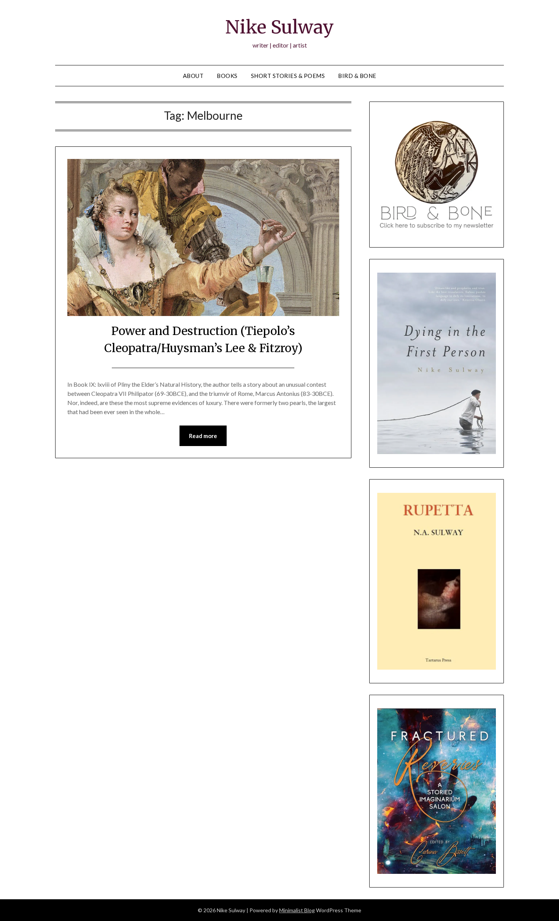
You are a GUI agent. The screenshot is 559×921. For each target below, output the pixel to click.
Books (227, 75)
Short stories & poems (288, 75)
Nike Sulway (279, 27)
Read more (203, 435)
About (193, 75)
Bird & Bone (357, 75)
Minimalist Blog (297, 910)
